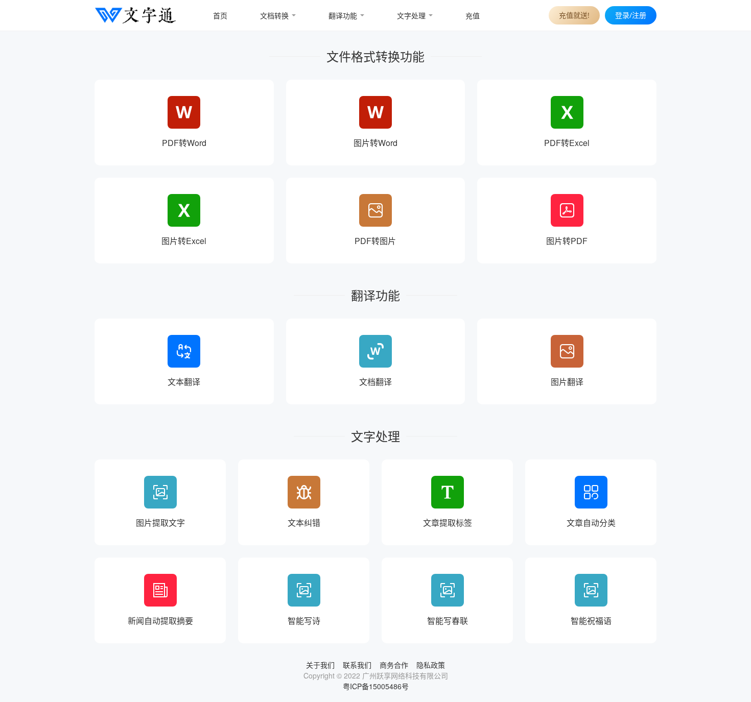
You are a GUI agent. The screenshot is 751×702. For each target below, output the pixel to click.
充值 (472, 15)
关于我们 (320, 665)
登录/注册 (630, 15)
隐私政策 (430, 665)
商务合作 (394, 665)
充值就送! (574, 15)
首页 (220, 15)
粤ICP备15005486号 (376, 686)
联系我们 (357, 665)
